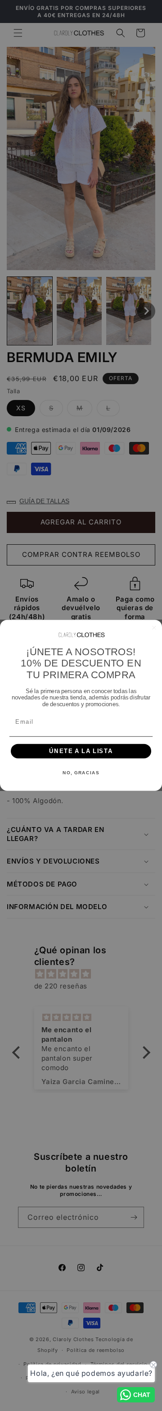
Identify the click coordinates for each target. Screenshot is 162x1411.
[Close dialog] (154, 628)
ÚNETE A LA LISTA (81, 751)
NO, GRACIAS (81, 773)
